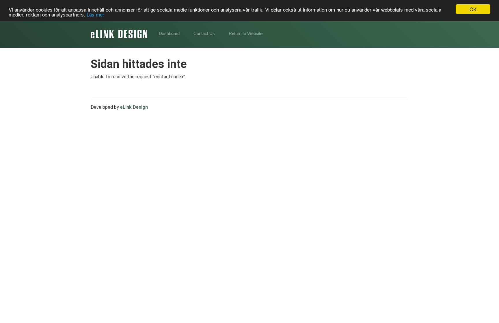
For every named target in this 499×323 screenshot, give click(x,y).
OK (473, 9)
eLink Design (134, 107)
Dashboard (169, 33)
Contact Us (204, 33)
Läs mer (95, 14)
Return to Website (245, 33)
